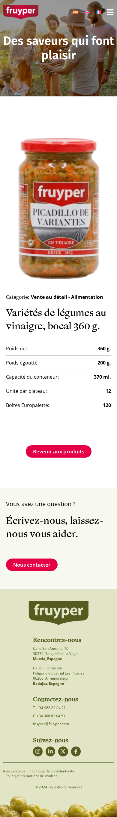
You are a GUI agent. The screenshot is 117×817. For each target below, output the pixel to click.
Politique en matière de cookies (31, 776)
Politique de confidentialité (52, 771)
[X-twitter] (63, 751)
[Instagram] (38, 751)
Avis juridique (14, 771)
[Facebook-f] (76, 751)
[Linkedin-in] (50, 751)
